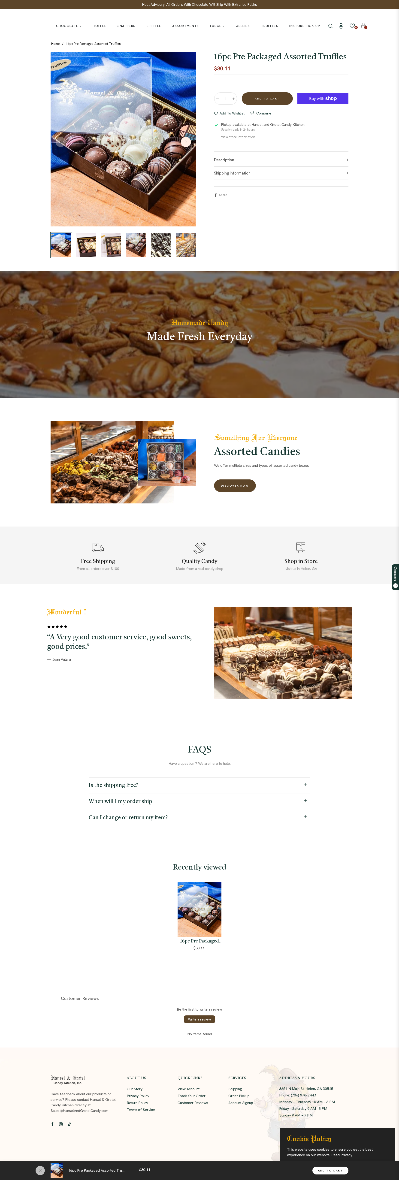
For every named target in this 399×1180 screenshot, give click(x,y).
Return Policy (137, 1102)
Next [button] (186, 142)
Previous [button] (61, 142)
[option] (123, 139)
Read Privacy (341, 1155)
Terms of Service (141, 1109)
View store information (238, 137)
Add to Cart (330, 1170)
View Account (189, 1089)
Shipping (235, 1089)
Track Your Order (192, 1095)
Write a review (199, 1019)
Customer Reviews (193, 1102)
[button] (330, 25)
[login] (341, 25)
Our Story (134, 1089)
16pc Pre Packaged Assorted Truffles (199, 941)
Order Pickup (239, 1095)
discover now (235, 486)
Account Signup (240, 1102)
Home (55, 44)
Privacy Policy (138, 1095)
